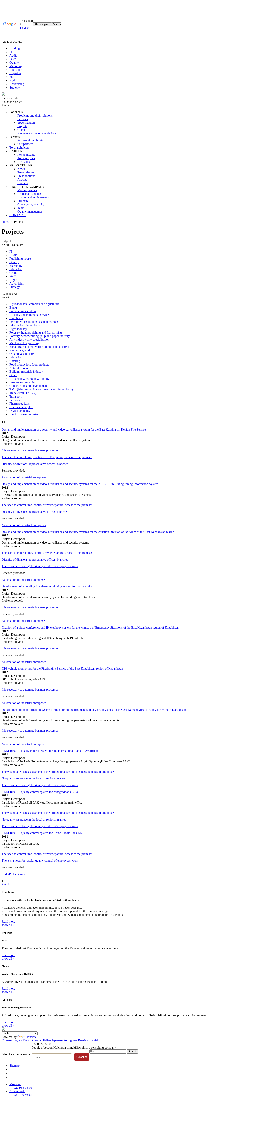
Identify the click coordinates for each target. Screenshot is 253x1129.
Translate (31, 1037)
